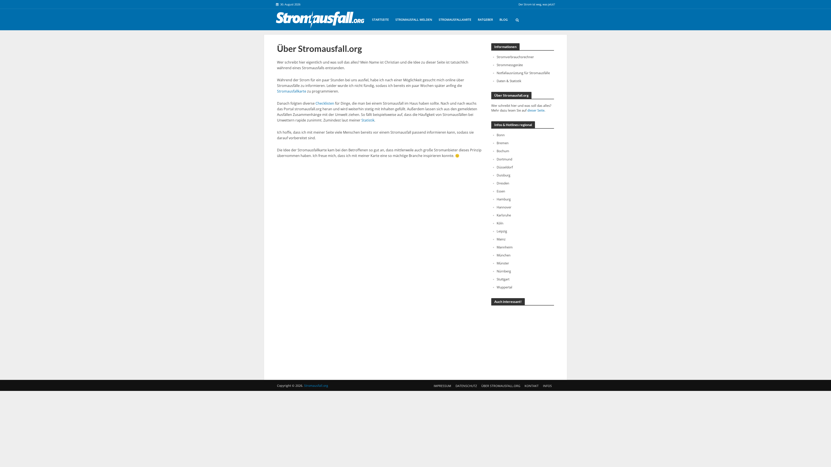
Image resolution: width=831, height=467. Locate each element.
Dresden (503, 183)
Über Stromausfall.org (500, 386)
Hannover (504, 207)
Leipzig (502, 231)
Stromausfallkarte (455, 20)
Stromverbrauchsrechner (515, 57)
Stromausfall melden (413, 20)
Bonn (501, 135)
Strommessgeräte (510, 65)
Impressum (442, 386)
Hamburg (504, 199)
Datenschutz (466, 386)
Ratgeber (485, 20)
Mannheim (505, 247)
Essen (501, 191)
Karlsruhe (504, 215)
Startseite (380, 20)
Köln (500, 223)
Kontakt (532, 386)
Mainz (501, 239)
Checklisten (325, 103)
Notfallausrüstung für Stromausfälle (523, 73)
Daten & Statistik (509, 81)
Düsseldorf (505, 167)
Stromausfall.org (316, 386)
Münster (503, 263)
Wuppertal (504, 287)
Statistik (367, 120)
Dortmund (504, 159)
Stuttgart (503, 279)
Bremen (503, 143)
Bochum (503, 151)
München (504, 255)
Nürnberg (504, 271)
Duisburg (503, 175)
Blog (503, 20)
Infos (547, 386)
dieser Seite (535, 110)
